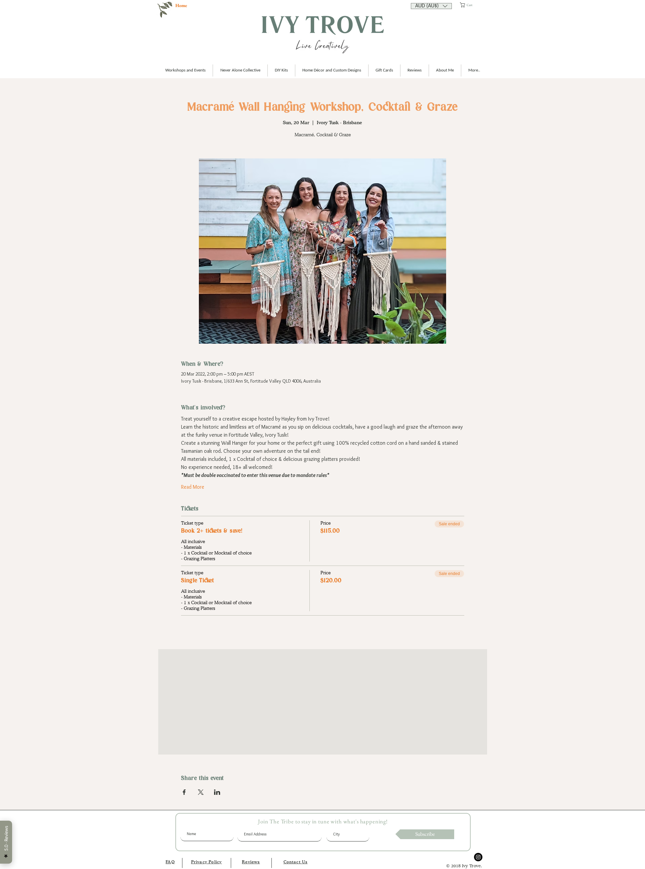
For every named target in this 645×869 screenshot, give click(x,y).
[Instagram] (478, 857)
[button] (431, 5)
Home (181, 5)
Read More (192, 487)
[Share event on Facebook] (184, 792)
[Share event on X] (201, 792)
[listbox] (431, 6)
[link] (472, 4)
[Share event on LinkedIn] (217, 792)
